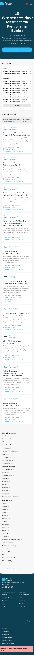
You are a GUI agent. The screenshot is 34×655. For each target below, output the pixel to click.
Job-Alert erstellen (18, 50)
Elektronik (5, 454)
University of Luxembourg (9, 546)
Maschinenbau (7, 463)
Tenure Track (6, 490)
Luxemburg (5, 524)
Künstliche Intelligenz (8, 439)
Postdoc (21, 598)
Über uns (4, 601)
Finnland (5, 509)
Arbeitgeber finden (7, 598)
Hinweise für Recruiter (8, 643)
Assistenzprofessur (8, 475)
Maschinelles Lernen (8, 436)
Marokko (5, 521)
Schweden (5, 506)
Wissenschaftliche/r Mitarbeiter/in (13, 151)
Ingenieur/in (6, 487)
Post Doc (5, 472)
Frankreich (5, 530)
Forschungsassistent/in (25, 621)
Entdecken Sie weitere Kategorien (16, 569)
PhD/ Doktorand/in (8, 469)
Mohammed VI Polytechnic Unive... (12, 539)
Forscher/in (7, 301)
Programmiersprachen (8, 460)
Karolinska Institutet (8, 543)
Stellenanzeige (5, 631)
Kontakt (4, 610)
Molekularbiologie (7, 448)
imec (4, 564)
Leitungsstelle (6, 494)
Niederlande (6, 515)
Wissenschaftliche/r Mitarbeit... (11, 497)
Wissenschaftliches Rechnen (10, 451)
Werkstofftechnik (7, 445)
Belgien (14, 129)
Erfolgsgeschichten (7, 640)
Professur (5, 478)
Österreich (5, 527)
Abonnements (5, 634)
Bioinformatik (6, 457)
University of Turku (7, 555)
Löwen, (11, 278)
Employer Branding (7, 637)
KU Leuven (12, 276)
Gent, (10, 129)
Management (22, 624)
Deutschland (6, 518)
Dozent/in (5, 484)
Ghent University (13, 128)
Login (3, 604)
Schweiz (5, 512)
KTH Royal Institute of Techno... (11, 558)
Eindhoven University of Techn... (11, 552)
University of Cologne (8, 561)
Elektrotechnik (6, 442)
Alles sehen (17, 105)
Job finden (4, 594)
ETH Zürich (5, 549)
